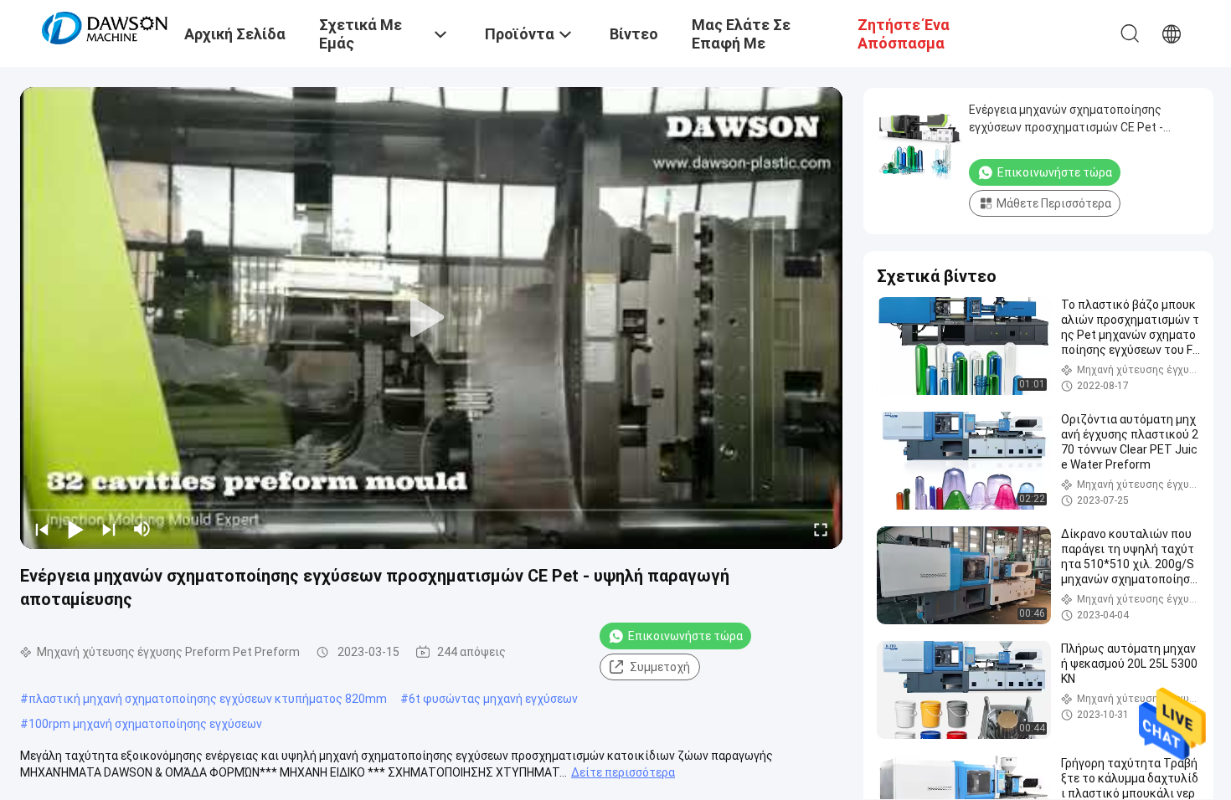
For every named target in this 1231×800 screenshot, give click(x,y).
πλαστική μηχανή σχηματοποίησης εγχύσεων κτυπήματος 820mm (207, 698)
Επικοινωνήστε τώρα (685, 636)
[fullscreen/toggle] (820, 528)
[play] (431, 318)
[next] (109, 528)
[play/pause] (75, 528)
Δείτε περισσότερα (623, 772)
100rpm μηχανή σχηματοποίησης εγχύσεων (145, 724)
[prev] (42, 528)
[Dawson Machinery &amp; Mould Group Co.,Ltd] (104, 26)
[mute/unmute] (142, 528)
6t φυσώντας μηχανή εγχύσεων (493, 698)
